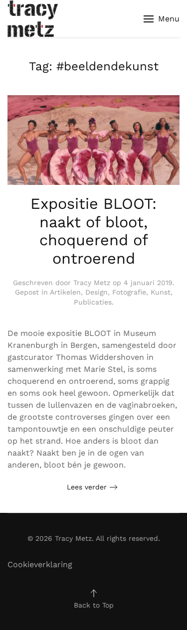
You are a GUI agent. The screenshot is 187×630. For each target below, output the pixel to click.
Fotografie (129, 292)
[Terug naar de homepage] (32, 18)
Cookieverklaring (39, 564)
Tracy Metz (91, 283)
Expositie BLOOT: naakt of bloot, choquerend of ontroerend (93, 231)
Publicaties (93, 302)
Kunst (161, 292)
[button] (162, 18)
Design (96, 292)
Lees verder (87, 487)
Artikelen (65, 292)
